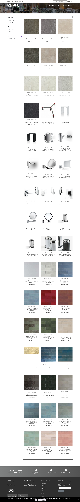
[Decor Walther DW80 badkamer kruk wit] (65, 110)
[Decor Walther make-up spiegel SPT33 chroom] (31, 217)
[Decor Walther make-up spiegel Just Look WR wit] (48, 191)
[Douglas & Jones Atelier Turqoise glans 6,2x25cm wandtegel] (31, 410)
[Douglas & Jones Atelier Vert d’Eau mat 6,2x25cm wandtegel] (31, 438)
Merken (57, 5)
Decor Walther (12, 29)
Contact (70, 5)
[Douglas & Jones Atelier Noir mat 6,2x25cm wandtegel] (48, 382)
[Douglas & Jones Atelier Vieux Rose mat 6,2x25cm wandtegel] (65, 438)
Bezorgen (43, 485)
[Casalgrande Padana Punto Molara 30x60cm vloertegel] (65, 83)
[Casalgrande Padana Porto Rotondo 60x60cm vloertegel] (48, 83)
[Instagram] (12, 490)
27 (51, 462)
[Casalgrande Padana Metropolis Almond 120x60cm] (65, 26)
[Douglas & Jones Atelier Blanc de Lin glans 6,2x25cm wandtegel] (31, 269)
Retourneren (43, 483)
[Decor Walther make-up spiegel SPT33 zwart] (48, 217)
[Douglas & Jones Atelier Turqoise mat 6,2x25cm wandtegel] (48, 410)
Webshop (51, 5)
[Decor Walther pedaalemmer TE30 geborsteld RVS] (65, 217)
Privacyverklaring (42, 500)
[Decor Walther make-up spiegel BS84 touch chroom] (65, 164)
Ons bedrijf (64, 5)
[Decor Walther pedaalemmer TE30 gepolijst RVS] (31, 243)
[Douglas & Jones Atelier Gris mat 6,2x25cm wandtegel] (65, 325)
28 (53, 462)
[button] (37, 45)
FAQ (42, 490)
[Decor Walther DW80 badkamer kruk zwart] (31, 137)
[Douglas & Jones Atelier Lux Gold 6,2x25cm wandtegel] (31, 350)
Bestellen (43, 488)
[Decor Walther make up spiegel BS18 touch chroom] (48, 137)
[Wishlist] (70, 1)
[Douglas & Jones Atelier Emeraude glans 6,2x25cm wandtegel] (31, 325)
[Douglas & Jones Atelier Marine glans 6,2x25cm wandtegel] (48, 353)
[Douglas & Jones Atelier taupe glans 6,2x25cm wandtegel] (65, 382)
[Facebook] (9, 490)
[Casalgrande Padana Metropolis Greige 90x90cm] (48, 55)
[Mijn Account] (68, 1)
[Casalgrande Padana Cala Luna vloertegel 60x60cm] (31, 26)
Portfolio (42, 493)
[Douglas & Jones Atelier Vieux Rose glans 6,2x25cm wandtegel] (48, 438)
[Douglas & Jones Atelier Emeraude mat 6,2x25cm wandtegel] (48, 325)
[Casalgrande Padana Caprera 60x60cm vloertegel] (48, 26)
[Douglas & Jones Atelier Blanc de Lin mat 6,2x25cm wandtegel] (48, 269)
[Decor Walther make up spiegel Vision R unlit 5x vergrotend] (31, 164)
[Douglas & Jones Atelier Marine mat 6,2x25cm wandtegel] (65, 353)
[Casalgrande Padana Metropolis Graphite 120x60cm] (31, 55)
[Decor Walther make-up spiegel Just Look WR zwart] (65, 191)
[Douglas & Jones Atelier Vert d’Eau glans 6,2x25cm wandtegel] (65, 410)
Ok (35, 500)
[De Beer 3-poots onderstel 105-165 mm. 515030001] (48, 110)
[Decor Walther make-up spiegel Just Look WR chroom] (31, 191)
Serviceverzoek (44, 481)
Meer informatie (30, 45)
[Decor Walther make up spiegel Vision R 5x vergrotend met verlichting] (65, 137)
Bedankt (42, 494)
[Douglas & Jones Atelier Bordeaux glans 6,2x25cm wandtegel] (48, 297)
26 (49, 462)
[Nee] (78, 499)
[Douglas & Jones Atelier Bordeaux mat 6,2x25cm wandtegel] (65, 297)
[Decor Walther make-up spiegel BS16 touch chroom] (48, 164)
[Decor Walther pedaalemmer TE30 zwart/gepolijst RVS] (65, 243)
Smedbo (11, 31)
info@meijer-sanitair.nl (12, 486)
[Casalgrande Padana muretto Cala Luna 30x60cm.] (65, 55)
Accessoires (11, 20)
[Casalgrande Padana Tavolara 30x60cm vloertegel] (31, 110)
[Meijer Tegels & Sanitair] (13, 5)
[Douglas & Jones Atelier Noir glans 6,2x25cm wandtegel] (31, 382)
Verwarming (11, 22)
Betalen (42, 486)
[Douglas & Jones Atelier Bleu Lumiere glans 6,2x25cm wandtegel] (65, 269)
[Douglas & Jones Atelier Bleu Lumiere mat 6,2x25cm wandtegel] (31, 297)
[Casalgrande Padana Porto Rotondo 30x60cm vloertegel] (31, 83)
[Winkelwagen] (72, 1)
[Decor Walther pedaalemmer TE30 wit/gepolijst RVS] (48, 243)
